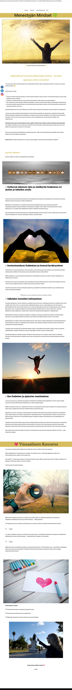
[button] (34, 10)
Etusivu (26, 10)
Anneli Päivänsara (41, 10)
